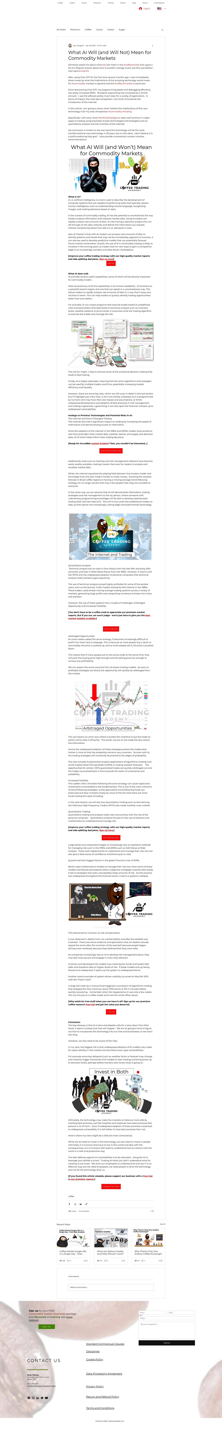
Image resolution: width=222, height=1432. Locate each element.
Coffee (88, 29)
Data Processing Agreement (104, 1373)
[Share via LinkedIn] (81, 1204)
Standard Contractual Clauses (105, 1343)
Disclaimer (93, 1351)
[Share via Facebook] (69, 1204)
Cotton (110, 29)
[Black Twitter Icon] (42, 1398)
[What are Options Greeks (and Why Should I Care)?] (111, 1237)
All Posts (61, 29)
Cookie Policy (94, 1359)
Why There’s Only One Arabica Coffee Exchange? (148, 1252)
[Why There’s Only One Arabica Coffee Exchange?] (148, 1237)
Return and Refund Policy (102, 1396)
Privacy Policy (95, 1386)
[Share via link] (86, 1204)
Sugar (122, 29)
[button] (162, 30)
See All (162, 1224)
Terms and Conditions (100, 1408)
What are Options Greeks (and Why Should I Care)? (110, 1252)
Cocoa (99, 29)
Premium (75, 29)
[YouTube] (46, 1398)
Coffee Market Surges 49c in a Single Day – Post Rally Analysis (73, 1252)
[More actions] (152, 45)
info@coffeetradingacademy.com (41, 1386)
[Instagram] (33, 1398)
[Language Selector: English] (161, 8)
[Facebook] (29, 1398)
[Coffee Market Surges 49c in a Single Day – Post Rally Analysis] (73, 1237)
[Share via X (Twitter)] (75, 1204)
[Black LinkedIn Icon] (37, 1398)
